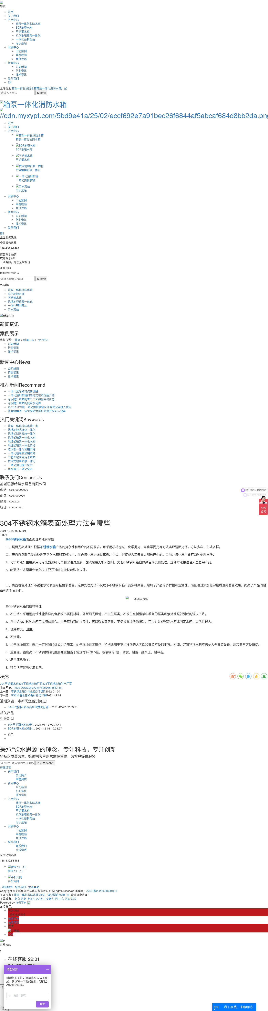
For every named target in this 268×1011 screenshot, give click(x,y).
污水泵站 (21, 43)
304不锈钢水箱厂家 (30, 683)
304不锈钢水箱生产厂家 (57, 683)
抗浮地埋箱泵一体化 (28, 35)
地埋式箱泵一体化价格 (21, 445)
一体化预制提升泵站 (20, 465)
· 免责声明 (33, 887)
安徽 (48, 899)
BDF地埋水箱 (24, 27)
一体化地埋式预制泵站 (21, 453)
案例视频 (21, 55)
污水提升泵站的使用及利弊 (24, 403)
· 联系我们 (20, 887)
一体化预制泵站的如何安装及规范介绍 (31, 395)
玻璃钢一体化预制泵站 (21, 449)
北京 (17, 899)
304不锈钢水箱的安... (21, 724)
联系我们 (13, 78)
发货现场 (21, 59)
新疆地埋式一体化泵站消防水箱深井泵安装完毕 (37, 411)
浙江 (42, 899)
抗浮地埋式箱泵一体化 (21, 430)
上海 (30, 899)
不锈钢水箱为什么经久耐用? (28, 691)
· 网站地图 (6, 887)
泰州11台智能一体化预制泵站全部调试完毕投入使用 (39, 407)
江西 (55, 899)
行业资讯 (21, 70)
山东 (61, 899)
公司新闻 (21, 67)
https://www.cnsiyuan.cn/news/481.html (38, 687)
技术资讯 (21, 74)
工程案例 (21, 51)
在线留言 (5, 767)
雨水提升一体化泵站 (20, 469)
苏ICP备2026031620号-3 (101, 891)
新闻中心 (13, 63)
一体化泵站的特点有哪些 (23, 391)
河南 (67, 899)
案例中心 (13, 47)
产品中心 (13, 20)
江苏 (36, 899)
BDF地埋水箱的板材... (21, 728)
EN (10, 82)
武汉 (74, 899)
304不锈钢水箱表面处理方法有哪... (29, 707)
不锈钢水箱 (22, 31)
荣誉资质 (21, 779)
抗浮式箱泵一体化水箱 (21, 437)
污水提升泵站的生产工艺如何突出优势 (31, 399)
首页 (10, 12)
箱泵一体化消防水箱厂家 (51, 88)
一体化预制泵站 (25, 39)
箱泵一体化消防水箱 (28, 23)
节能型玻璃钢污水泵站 (21, 457)
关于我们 (13, 16)
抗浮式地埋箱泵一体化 (21, 461)
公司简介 (21, 775)
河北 (23, 899)
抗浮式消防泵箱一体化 (21, 433)
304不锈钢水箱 (9, 683)
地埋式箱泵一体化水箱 (21, 441)
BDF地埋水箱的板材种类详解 (29, 695)
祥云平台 (20, 902)
